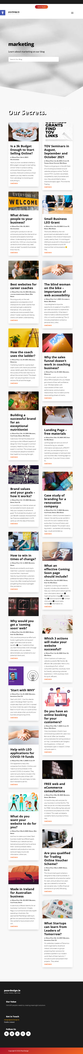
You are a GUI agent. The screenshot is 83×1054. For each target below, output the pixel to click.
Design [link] (27, 294)
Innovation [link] (13, 696)
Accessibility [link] (66, 299)
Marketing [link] (13, 362)
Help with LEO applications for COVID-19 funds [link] (22, 753)
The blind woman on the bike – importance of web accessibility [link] (57, 289)
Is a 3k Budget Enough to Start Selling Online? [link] (22, 149)
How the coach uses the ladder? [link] (22, 354)
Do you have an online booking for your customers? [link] (56, 716)
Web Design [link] (26, 436)
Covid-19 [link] (32, 760)
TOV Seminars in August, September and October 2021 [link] (56, 151)
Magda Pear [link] (15, 157)
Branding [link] (32, 292)
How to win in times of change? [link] (23, 557)
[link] (2, 12)
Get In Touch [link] (41, 7)
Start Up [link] (17, 502)
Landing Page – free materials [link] (55, 432)
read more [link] (14, 183)
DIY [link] (65, 437)
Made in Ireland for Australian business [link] (22, 892)
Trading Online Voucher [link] (51, 163)
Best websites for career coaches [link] (23, 286)
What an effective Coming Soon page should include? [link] (57, 570)
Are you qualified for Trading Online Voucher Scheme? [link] (57, 858)
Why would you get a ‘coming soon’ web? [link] (22, 624)
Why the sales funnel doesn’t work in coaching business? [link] (57, 362)
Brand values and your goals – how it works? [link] (22, 492)
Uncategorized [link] (14, 159)
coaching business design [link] (17, 294)
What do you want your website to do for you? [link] (23, 821)
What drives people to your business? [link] (21, 218)
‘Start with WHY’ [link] (22, 690)
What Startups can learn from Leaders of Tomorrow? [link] (55, 928)
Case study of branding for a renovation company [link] (55, 500)
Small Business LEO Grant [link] (55, 220)
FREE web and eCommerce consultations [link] (54, 787)
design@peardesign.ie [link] (11, 1020)
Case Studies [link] (14, 436)
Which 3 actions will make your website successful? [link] (56, 643)
